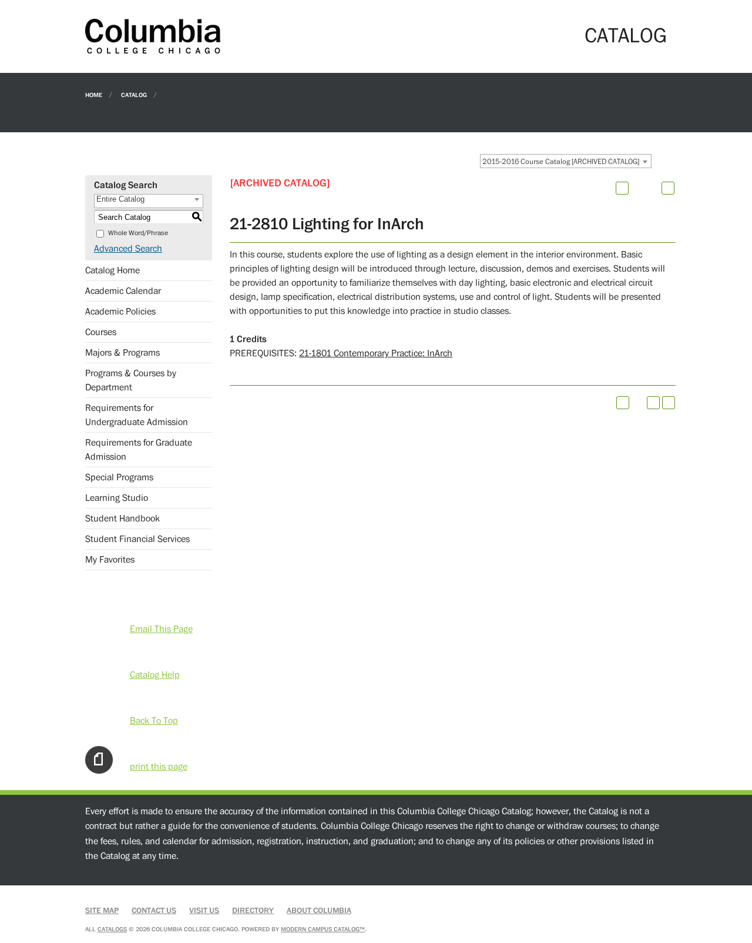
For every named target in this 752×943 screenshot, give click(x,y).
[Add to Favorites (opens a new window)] (622, 188)
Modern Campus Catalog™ (323, 929)
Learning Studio (116, 498)
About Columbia (319, 910)
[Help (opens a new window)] (668, 188)
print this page (158, 767)
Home (93, 94)
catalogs (112, 929)
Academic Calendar (123, 291)
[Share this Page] (637, 188)
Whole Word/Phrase (138, 233)
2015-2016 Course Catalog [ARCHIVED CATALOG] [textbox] (560, 161)
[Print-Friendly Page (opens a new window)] (653, 402)
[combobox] (566, 161)
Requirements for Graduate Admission (138, 450)
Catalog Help (155, 675)
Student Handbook (122, 518)
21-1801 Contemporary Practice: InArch (375, 353)
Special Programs (119, 477)
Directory (253, 910)
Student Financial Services (137, 539)
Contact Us (154, 910)
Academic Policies (120, 311)
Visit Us (204, 910)
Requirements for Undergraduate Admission (136, 415)
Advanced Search (128, 249)
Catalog (134, 94)
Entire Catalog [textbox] (120, 199)
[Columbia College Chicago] (152, 36)
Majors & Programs (122, 353)
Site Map (102, 910)
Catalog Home (112, 270)
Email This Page (161, 629)
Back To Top (154, 721)
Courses (100, 332)
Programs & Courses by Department (130, 380)
